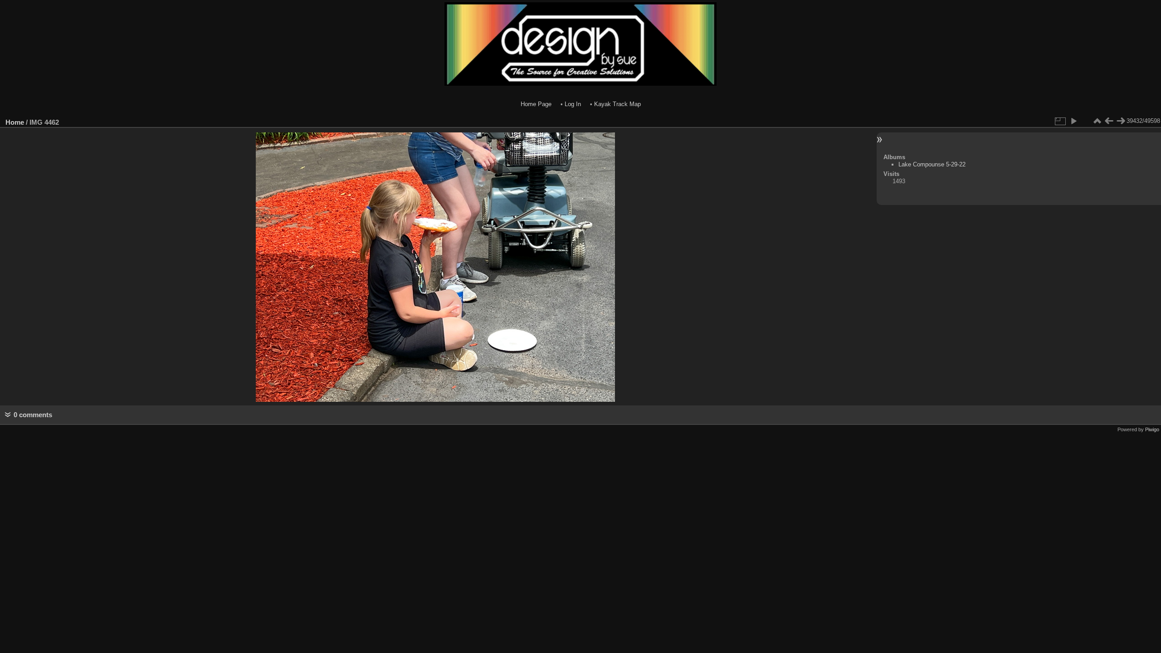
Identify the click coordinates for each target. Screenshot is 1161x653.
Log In (573, 104)
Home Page (536, 104)
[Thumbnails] (1097, 121)
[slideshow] (1073, 121)
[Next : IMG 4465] (1121, 121)
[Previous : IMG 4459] (1109, 121)
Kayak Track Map (617, 104)
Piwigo (1152, 429)
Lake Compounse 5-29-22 (932, 164)
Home (14, 122)
